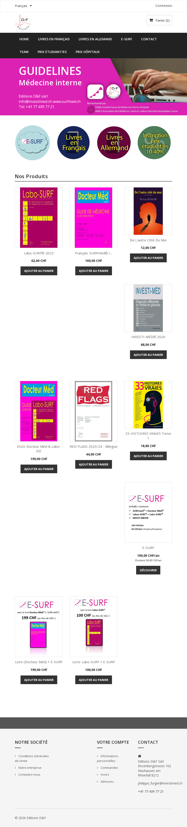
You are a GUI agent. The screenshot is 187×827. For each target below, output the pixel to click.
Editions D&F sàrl (33, 96)
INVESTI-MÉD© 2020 (148, 336)
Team (24, 52)
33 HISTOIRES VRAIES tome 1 (148, 435)
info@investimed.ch (35, 101)
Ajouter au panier (39, 271)
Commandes (109, 768)
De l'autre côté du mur (148, 240)
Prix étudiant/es (52, 52)
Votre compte (113, 742)
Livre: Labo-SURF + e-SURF (93, 662)
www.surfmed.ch (67, 101)
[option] (93, 86)
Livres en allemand (95, 39)
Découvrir (148, 570)
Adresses (107, 781)
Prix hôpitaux (88, 52)
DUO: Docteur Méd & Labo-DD (39, 448)
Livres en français (54, 39)
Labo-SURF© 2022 (39, 253)
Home (24, 39)
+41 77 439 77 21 (151, 791)
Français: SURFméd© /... (93, 253)
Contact (149, 39)
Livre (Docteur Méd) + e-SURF (38, 662)
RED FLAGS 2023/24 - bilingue (93, 446)
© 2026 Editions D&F (30, 818)
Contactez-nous (29, 774)
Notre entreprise (30, 768)
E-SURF (126, 39)
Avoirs (104, 774)
